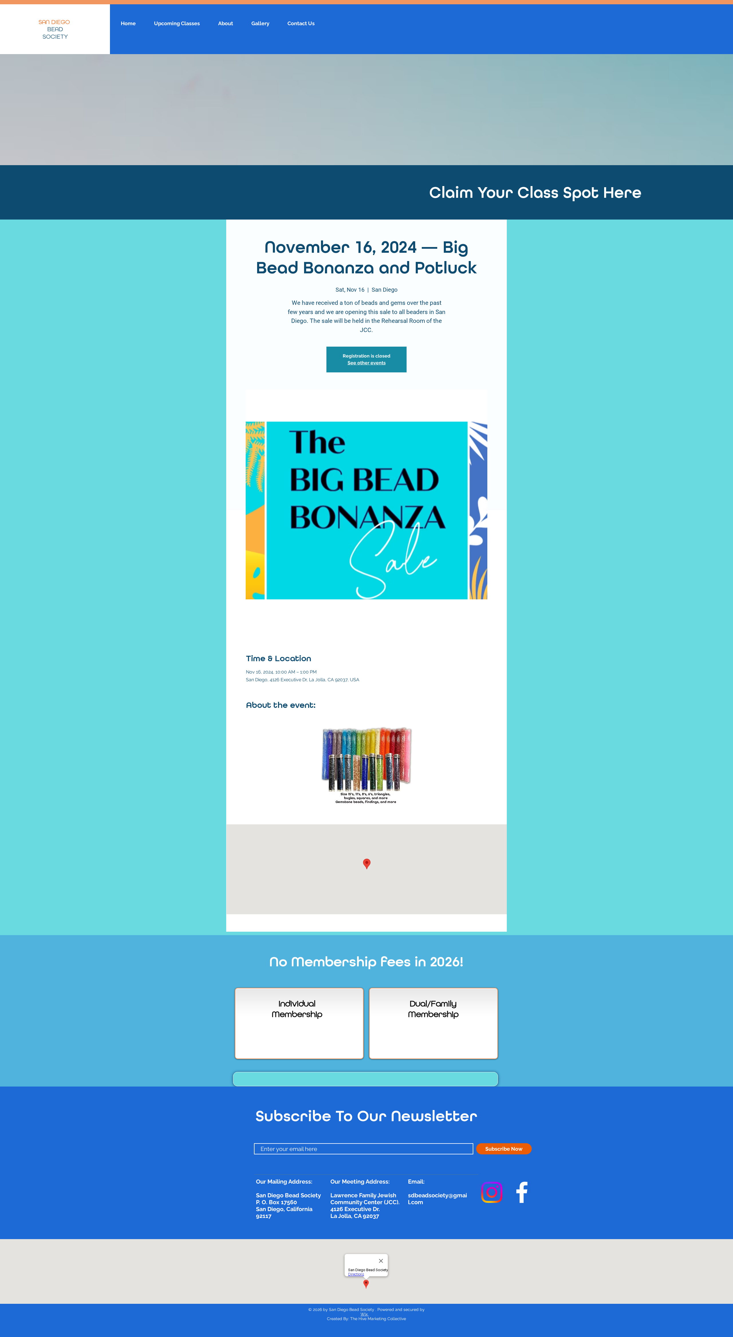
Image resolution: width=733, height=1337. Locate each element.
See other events (367, 363)
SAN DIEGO (55, 22)
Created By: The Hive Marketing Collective (366, 1318)
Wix (364, 1314)
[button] (365, 1079)
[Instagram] (492, 1192)
